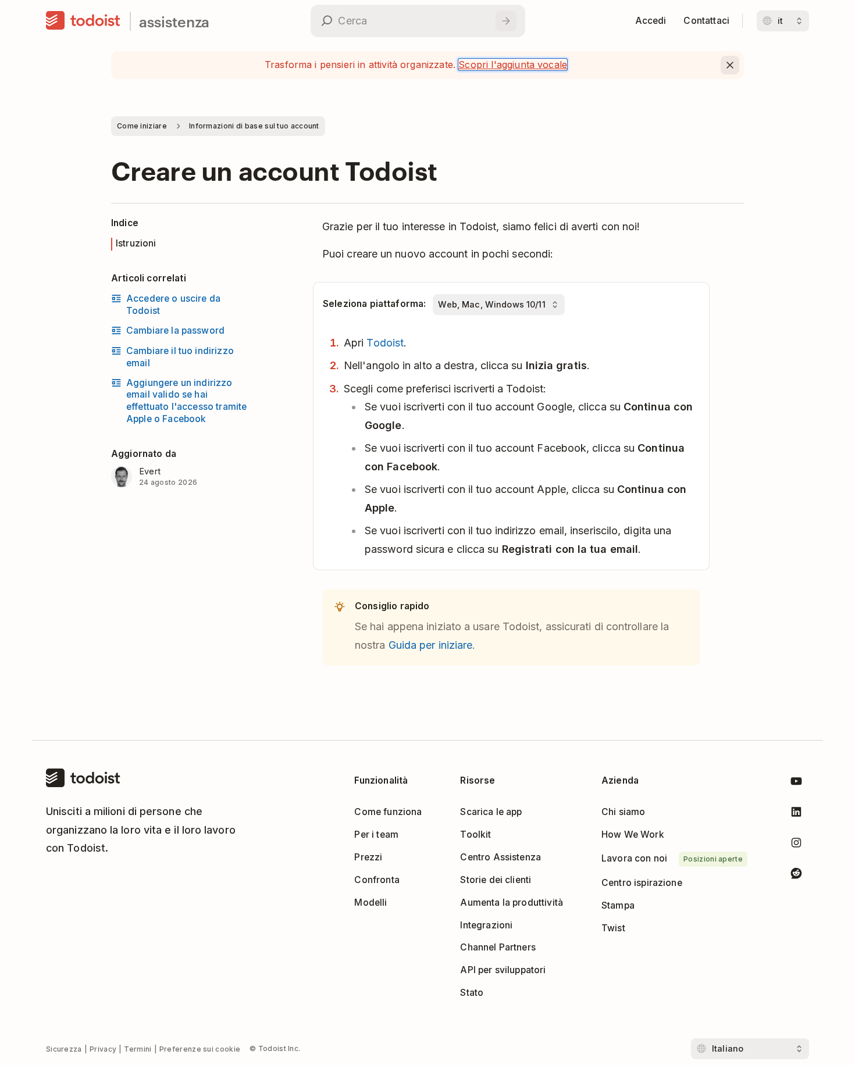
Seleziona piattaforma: (374, 303)
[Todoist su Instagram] (796, 845)
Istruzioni (136, 243)
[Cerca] (506, 20)
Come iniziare (142, 125)
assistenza (174, 21)
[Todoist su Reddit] (796, 875)
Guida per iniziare (431, 645)
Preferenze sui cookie (199, 1049)
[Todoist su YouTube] (796, 783)
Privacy (103, 1049)
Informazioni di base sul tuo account (254, 125)
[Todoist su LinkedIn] (796, 814)
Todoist (385, 343)
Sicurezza (64, 1049)
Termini (137, 1049)
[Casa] (83, 21)
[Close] (730, 65)
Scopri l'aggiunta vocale (512, 64)
